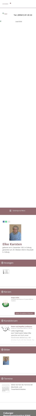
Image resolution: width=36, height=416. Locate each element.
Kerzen (7, 291)
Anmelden (5, 4)
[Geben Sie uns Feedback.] (10, 4)
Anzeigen (8, 262)
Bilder (7, 349)
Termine (8, 378)
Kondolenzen (11, 320)
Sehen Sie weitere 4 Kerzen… (25, 313)
